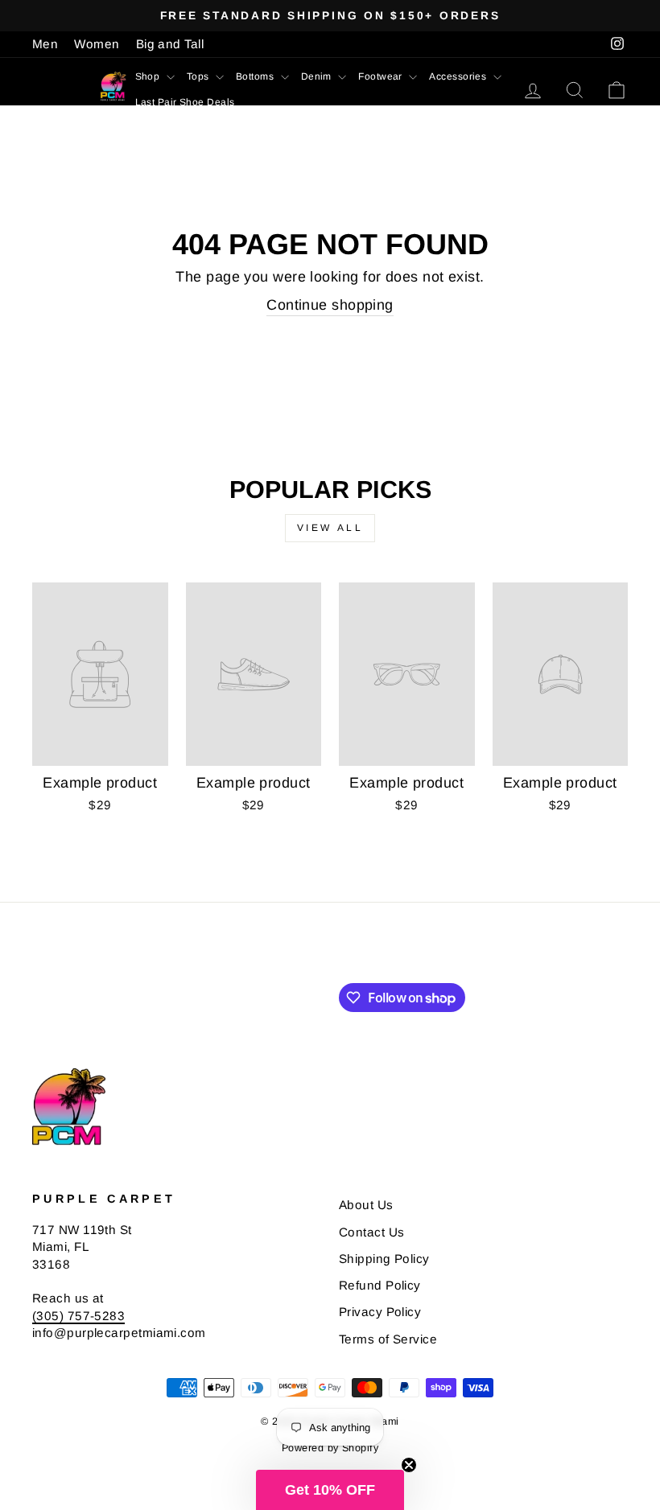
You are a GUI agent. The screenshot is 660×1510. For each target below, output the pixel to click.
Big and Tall (170, 44)
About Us (366, 1205)
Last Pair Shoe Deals (185, 102)
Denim (318, 76)
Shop (149, 76)
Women (96, 44)
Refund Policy (380, 1285)
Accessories (459, 76)
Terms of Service (388, 1339)
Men (45, 44)
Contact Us (372, 1232)
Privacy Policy (380, 1312)
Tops (199, 76)
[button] (330, 1490)
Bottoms (256, 76)
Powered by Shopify (330, 1448)
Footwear (381, 76)
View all (330, 527)
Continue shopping (330, 305)
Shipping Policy (384, 1258)
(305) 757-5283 (78, 1316)
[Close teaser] (409, 1465)
